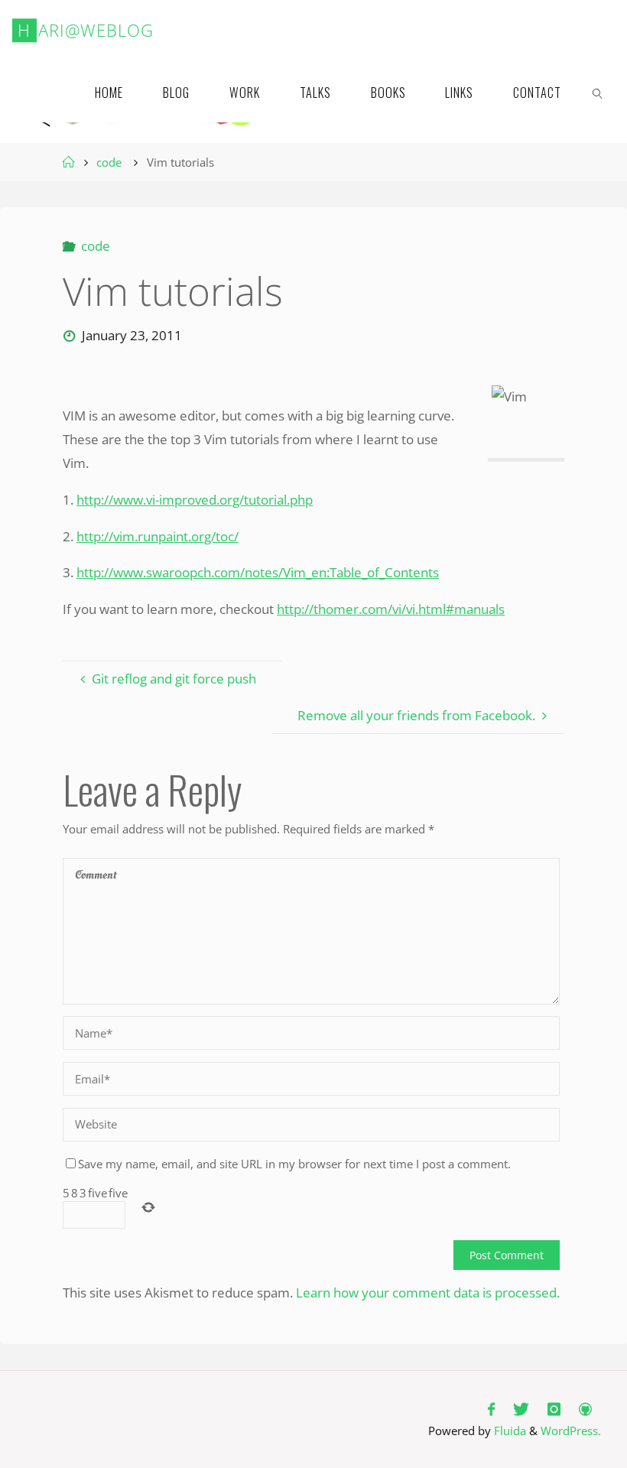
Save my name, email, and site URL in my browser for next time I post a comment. (294, 1164)
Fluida (508, 1431)
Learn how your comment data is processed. (428, 1292)
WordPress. (571, 1431)
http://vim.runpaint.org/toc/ (157, 536)
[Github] (585, 1409)
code (109, 162)
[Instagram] (554, 1409)
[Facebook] (491, 1409)
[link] (597, 91)
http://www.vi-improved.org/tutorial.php (194, 499)
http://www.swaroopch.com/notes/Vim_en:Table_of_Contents (257, 572)
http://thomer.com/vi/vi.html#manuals (391, 609)
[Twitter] (521, 1409)
